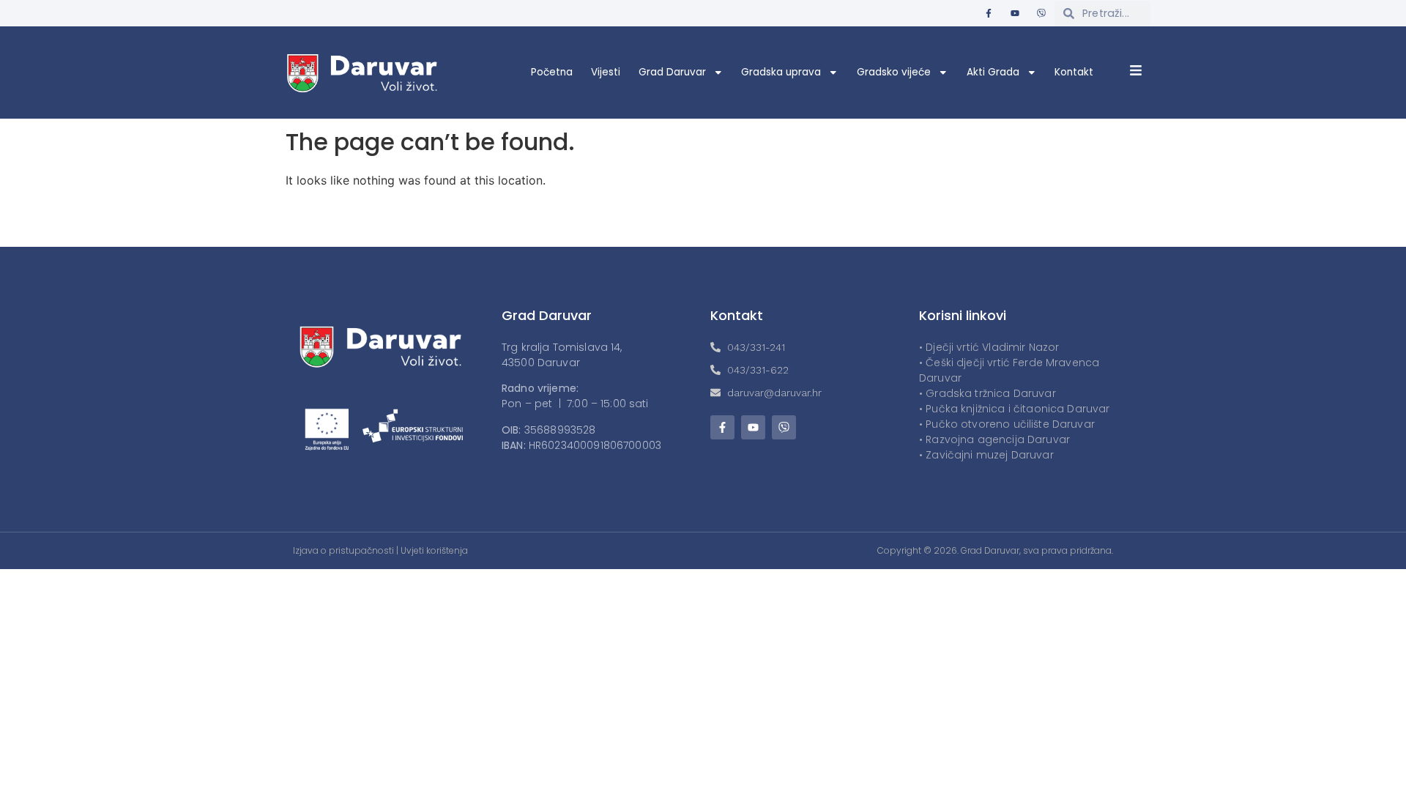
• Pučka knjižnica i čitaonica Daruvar (1014, 408)
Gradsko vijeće (894, 72)
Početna (552, 72)
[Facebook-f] (988, 13)
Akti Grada (993, 72)
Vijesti (605, 72)
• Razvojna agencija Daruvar (994, 439)
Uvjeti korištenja (434, 550)
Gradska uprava (781, 72)
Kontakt (1073, 72)
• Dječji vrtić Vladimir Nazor (989, 347)
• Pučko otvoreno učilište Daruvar (1007, 424)
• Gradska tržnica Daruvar (987, 393)
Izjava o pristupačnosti (343, 550)
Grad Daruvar (672, 72)
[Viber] (1041, 13)
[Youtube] (1015, 13)
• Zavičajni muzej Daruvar (986, 455)
